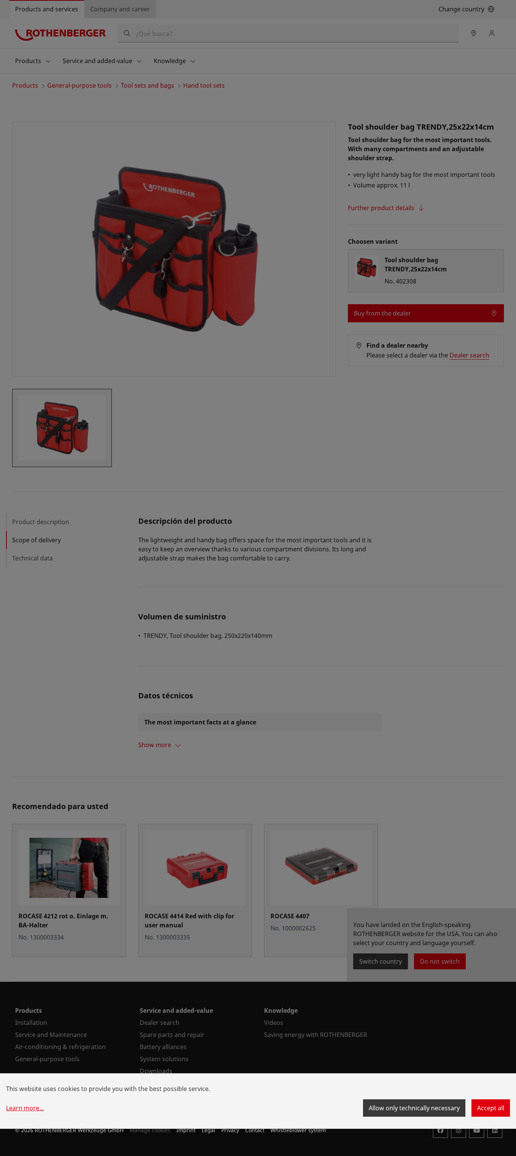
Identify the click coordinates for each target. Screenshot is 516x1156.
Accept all (490, 1108)
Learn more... (25, 1108)
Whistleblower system (298, 1130)
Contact (254, 1130)
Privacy (230, 1130)
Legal (208, 1130)
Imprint (186, 1130)
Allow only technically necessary (414, 1108)
